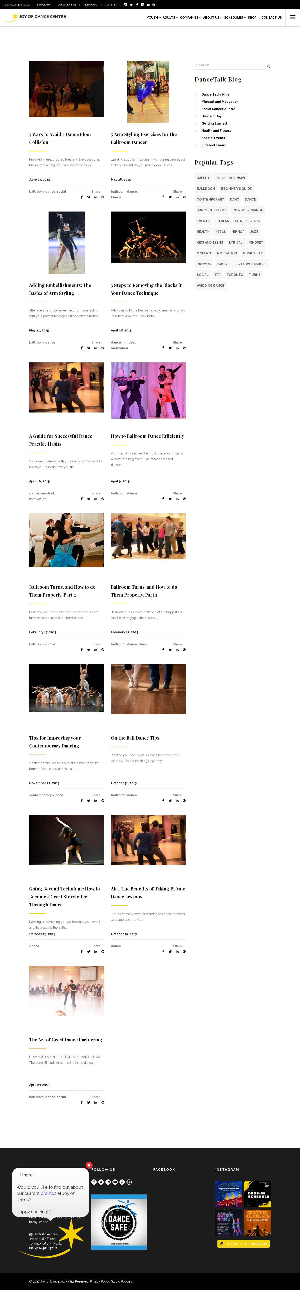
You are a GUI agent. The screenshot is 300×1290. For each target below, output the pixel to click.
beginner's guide (236, 188)
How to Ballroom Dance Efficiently (147, 436)
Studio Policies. (122, 1281)
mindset (129, 342)
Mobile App (90, 4)
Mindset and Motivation (220, 101)
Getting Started (214, 123)
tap (218, 275)
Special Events (213, 138)
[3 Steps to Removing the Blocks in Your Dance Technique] (148, 243)
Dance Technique (216, 94)
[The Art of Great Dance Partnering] (66, 997)
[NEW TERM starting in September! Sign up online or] (257, 1223)
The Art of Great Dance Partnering (65, 1039)
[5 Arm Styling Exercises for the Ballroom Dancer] (148, 92)
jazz (254, 231)
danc (234, 199)
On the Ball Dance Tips (135, 738)
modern (204, 253)
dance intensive (211, 210)
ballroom (36, 191)
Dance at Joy (212, 116)
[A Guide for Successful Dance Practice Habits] (66, 393)
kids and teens (210, 242)
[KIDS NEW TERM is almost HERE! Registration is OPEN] (228, 1194)
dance (50, 191)
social (61, 191)
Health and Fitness (216, 130)
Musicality (253, 253)
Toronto (235, 275)
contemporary (40, 795)
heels (220, 231)
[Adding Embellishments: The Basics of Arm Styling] (66, 243)
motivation (119, 348)
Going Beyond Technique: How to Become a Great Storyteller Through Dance (64, 896)
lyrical (236, 242)
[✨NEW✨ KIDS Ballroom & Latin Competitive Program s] (228, 1223)
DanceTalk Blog (67, 4)
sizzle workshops (250, 264)
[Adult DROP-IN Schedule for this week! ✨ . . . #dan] (257, 1194)
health (203, 231)
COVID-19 (110, 4)
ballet (203, 178)
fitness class (247, 221)
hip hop (238, 231)
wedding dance (210, 285)
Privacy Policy (100, 1281)
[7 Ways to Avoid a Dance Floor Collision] (66, 92)
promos (204, 264)
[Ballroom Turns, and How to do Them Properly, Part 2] (66, 544)
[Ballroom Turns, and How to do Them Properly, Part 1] (148, 544)
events (203, 221)
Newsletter (44, 4)
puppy (222, 264)
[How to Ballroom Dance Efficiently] (148, 393)
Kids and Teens (214, 145)
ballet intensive (230, 178)
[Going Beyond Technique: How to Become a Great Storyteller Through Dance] (66, 846)
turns (143, 644)
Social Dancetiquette (218, 109)
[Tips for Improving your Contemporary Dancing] (66, 695)
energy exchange (247, 210)
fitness (116, 197)
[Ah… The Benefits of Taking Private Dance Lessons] (148, 846)
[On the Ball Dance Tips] (148, 695)
